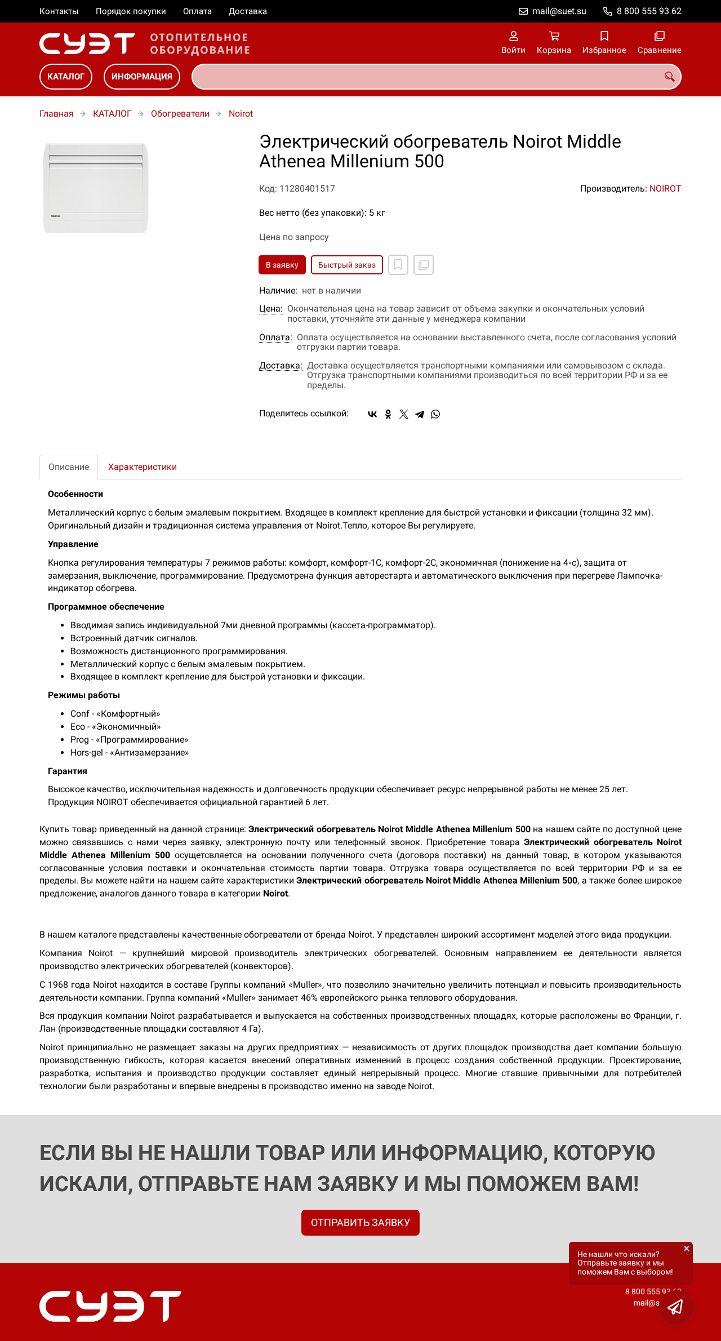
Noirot (241, 113)
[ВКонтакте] (372, 414)
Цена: (271, 309)
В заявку (282, 264)
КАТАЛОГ (65, 77)
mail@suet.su (559, 11)
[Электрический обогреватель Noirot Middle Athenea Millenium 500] (140, 188)
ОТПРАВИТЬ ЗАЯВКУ (360, 1222)
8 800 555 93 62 (649, 11)
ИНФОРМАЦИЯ (142, 77)
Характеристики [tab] (142, 466)
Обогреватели (180, 113)
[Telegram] (419, 414)
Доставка (248, 11)
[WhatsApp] (435, 414)
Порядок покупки (131, 11)
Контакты (59, 11)
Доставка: (280, 366)
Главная (56, 113)
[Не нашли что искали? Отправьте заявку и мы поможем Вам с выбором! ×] (676, 1307)
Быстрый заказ (347, 264)
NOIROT (665, 188)
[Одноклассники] (388, 414)
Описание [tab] (68, 466)
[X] (404, 414)
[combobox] (437, 77)
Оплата (197, 11)
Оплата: (275, 337)
